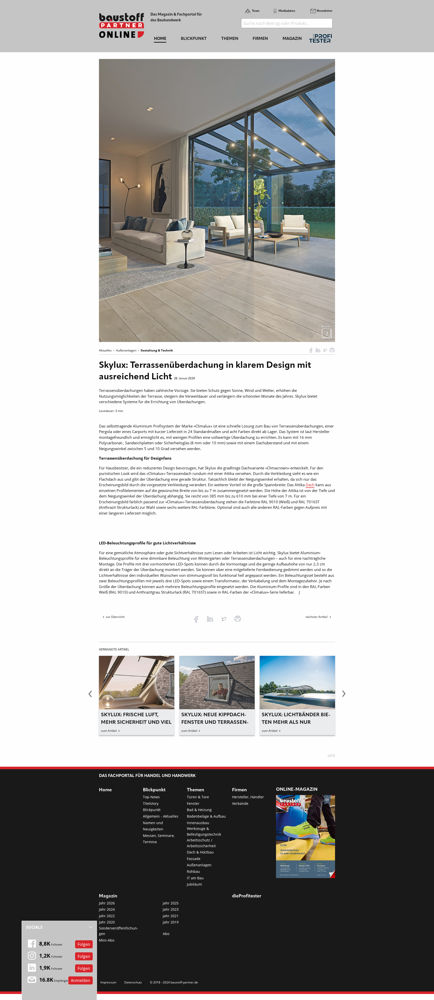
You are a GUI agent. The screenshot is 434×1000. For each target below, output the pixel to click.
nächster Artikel (316, 617)
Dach (310, 484)
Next (344, 696)
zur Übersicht (115, 617)
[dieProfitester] (320, 39)
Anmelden (80, 980)
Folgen (84, 944)
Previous (90, 696)
